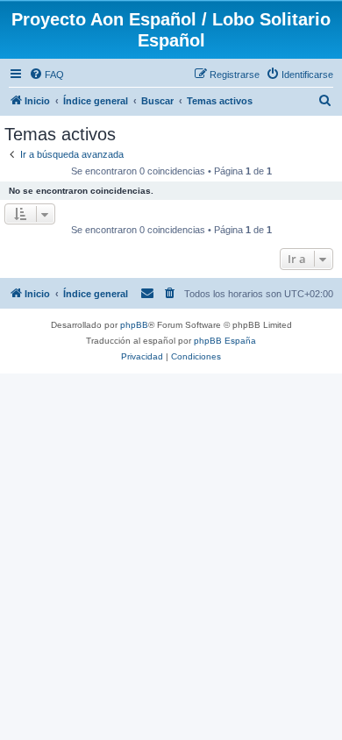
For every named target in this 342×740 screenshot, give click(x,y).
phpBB (134, 325)
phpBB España (225, 340)
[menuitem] (46, 74)
